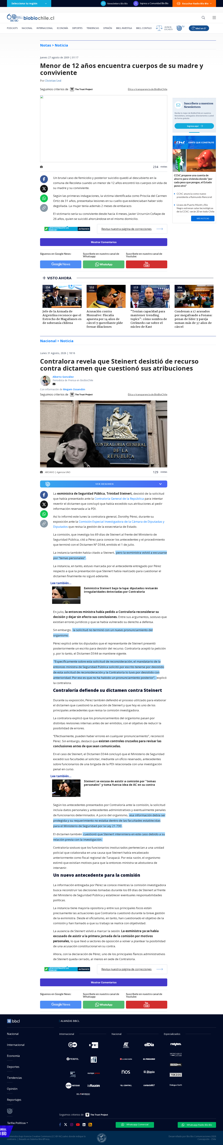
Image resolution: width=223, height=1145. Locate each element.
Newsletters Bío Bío (117, 3)
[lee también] (67, 595)
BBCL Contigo (144, 28)
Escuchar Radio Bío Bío (195, 3)
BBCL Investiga (124, 28)
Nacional (27, 28)
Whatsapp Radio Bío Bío (199, 1124)
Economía (62, 28)
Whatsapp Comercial (137, 1124)
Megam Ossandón (74, 389)
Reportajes (14, 1100)
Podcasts (12, 28)
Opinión (107, 28)
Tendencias (93, 28)
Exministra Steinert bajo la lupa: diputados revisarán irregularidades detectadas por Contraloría (121, 590)
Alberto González (63, 376)
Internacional (45, 28)
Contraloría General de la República (119, 499)
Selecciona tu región (24, 3)
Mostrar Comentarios (104, 242)
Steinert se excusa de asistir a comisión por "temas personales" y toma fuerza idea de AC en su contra (120, 783)
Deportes (77, 28)
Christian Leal (53, 81)
